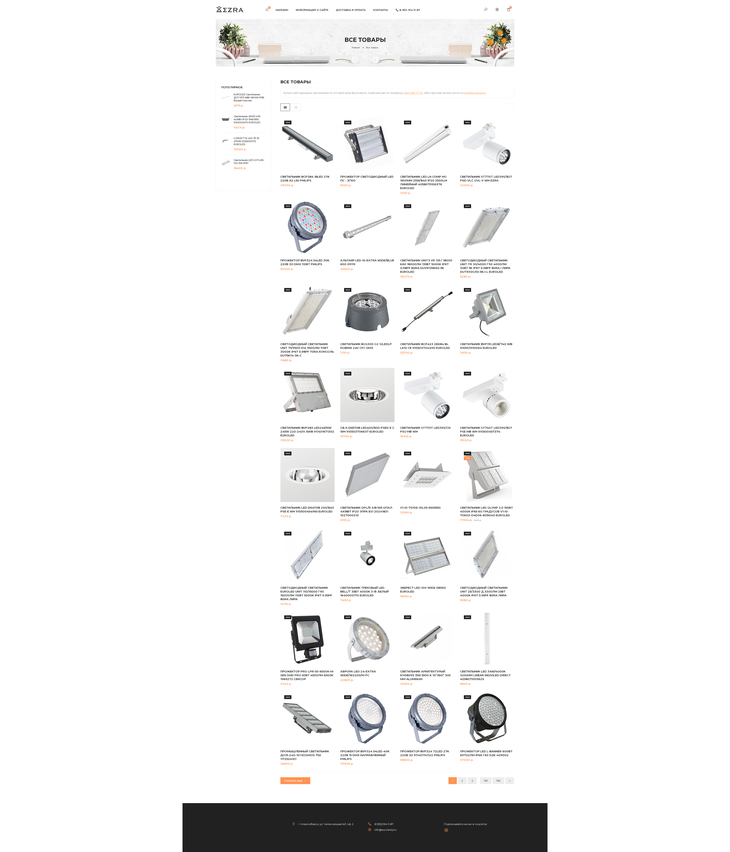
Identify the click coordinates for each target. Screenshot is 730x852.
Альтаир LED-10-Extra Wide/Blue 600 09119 (367, 262)
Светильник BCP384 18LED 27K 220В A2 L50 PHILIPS (305, 178)
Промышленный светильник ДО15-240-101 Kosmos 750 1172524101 (304, 755)
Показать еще (293, 781)
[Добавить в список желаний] (328, 145)
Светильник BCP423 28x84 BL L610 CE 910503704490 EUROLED (425, 346)
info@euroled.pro (475, 92)
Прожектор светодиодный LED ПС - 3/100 (367, 178)
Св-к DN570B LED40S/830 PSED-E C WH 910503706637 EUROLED (367, 429)
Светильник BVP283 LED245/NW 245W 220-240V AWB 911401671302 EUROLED (307, 431)
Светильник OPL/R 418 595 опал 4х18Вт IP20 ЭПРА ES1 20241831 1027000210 (366, 511)
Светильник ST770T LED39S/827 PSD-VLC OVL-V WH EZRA (486, 178)
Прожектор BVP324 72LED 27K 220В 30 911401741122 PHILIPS (424, 753)
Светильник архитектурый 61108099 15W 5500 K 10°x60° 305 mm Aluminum (425, 675)
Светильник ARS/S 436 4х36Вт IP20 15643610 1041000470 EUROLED (247, 119)
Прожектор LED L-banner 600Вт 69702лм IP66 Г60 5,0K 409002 (486, 753)
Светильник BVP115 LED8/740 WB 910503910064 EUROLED (486, 346)
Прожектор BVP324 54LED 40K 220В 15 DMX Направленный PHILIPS (365, 755)
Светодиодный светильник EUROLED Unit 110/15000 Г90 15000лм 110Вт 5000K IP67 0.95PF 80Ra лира (306, 593)
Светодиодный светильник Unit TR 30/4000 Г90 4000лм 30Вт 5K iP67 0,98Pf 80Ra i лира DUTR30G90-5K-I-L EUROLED (485, 266)
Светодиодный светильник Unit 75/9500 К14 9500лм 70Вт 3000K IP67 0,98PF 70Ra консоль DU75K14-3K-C (307, 349)
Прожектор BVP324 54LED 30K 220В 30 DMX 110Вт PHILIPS (304, 262)
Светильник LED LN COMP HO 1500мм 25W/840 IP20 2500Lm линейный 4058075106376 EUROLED (423, 182)
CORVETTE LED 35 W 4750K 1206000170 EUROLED (246, 141)
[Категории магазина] (267, 10)
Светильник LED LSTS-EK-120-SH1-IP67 (249, 162)
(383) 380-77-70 (413, 92)
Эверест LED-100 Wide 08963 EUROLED (423, 589)
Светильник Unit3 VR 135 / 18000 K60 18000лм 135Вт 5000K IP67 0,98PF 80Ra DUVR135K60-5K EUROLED (426, 266)
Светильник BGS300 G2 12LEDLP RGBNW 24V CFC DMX (366, 346)
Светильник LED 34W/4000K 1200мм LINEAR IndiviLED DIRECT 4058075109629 (485, 675)
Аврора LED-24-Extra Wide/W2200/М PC (358, 673)
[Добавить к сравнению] (328, 154)
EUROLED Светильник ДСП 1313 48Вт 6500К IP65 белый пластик (249, 97)
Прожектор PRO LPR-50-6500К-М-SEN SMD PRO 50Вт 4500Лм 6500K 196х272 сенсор (307, 675)
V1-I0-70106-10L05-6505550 (420, 507)
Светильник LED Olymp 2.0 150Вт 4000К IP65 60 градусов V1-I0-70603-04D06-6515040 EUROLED (486, 511)
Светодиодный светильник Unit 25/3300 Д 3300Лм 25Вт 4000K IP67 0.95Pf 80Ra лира (484, 591)
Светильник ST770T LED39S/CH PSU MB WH (425, 429)
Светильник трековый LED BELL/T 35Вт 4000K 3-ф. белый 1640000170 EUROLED (364, 591)
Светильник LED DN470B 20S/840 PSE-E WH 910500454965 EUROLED (307, 509)
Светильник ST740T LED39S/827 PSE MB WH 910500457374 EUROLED (486, 431)
